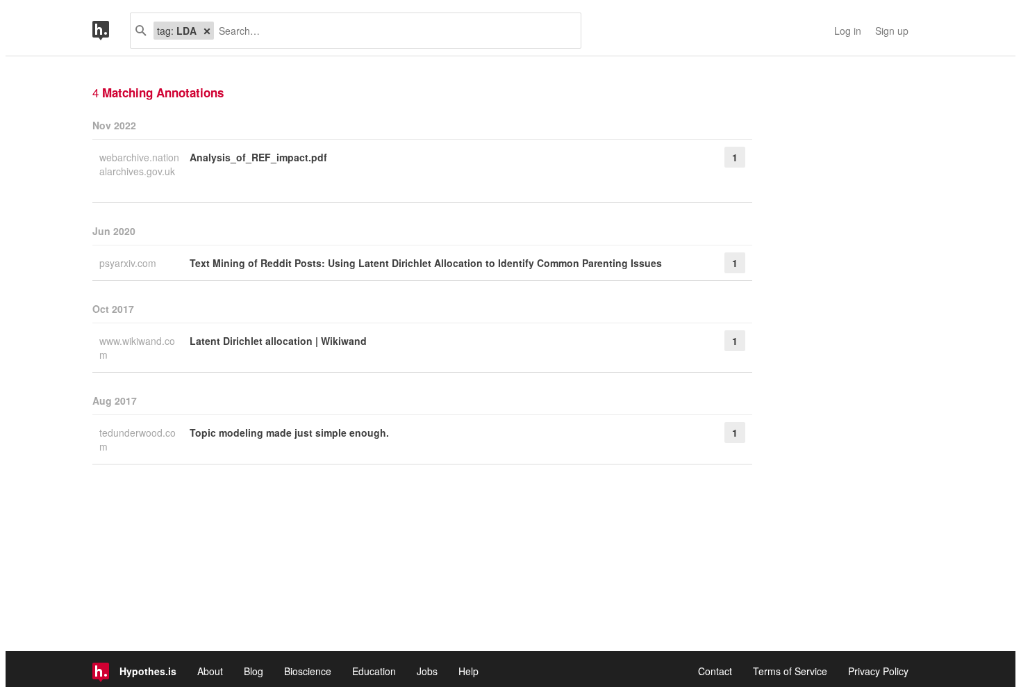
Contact (715, 671)
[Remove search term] (207, 31)
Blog (253, 671)
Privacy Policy (878, 671)
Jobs (427, 671)
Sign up (891, 30)
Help (468, 671)
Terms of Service (790, 671)
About (210, 671)
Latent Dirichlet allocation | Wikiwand (278, 341)
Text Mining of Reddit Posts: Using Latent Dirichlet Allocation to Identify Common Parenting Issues (426, 263)
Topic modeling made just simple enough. (289, 432)
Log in (847, 30)
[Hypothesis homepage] (111, 31)
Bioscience (307, 671)
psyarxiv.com (129, 263)
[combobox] (392, 30)
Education (374, 671)
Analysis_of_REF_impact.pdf (258, 157)
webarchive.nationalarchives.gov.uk (139, 164)
